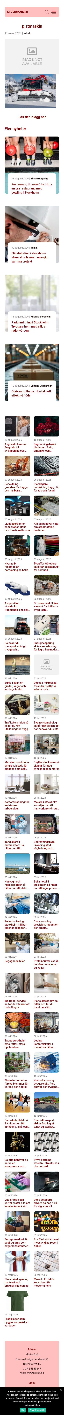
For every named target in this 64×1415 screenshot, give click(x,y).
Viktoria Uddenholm (41, 385)
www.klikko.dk (35, 1372)
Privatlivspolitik (37, 1410)
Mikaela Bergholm (41, 316)
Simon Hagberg (39, 178)
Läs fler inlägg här (32, 117)
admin (27, 33)
